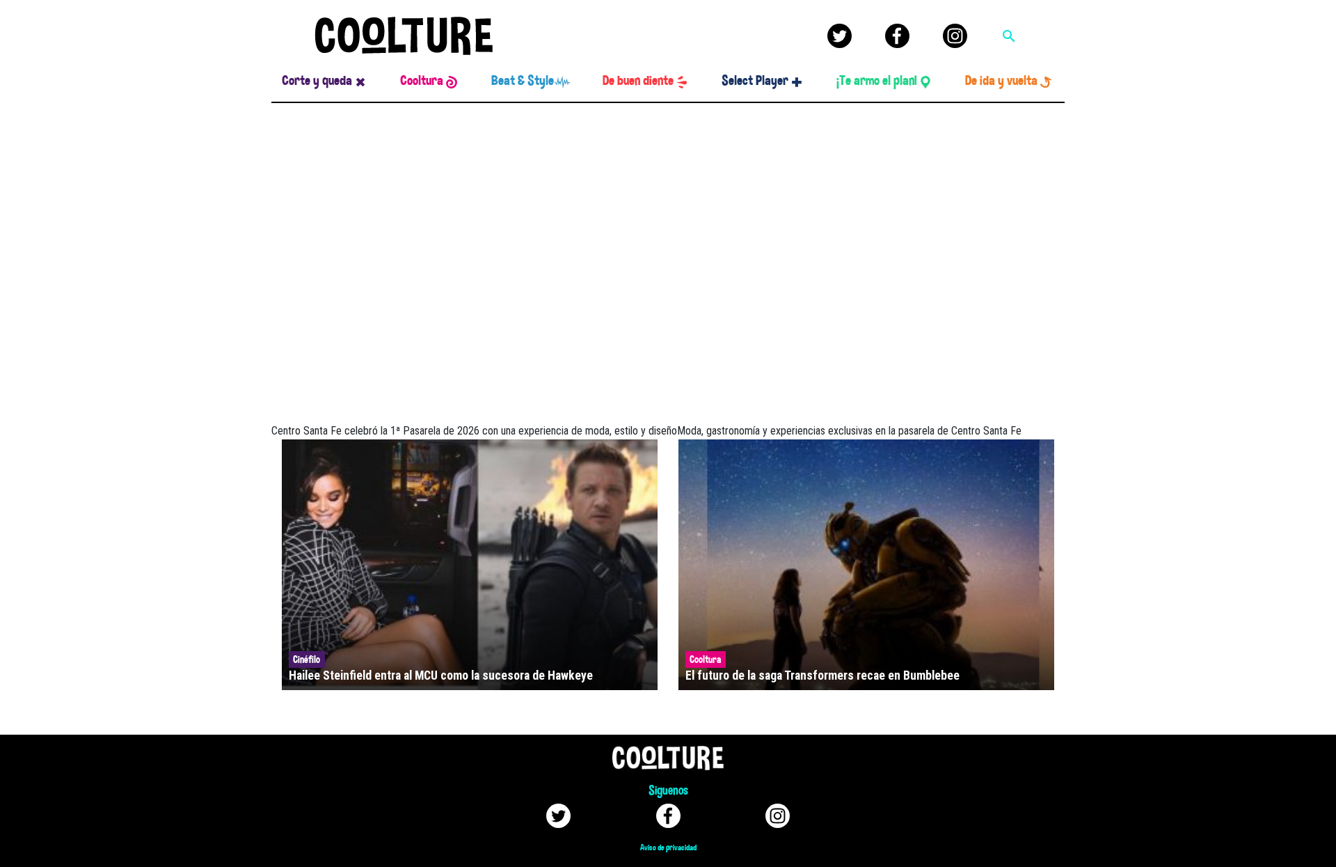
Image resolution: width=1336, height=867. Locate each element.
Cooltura (421, 81)
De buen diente (638, 81)
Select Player (755, 81)
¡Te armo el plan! (876, 81)
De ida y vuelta (1001, 81)
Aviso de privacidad (668, 847)
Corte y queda (317, 81)
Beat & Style (522, 81)
